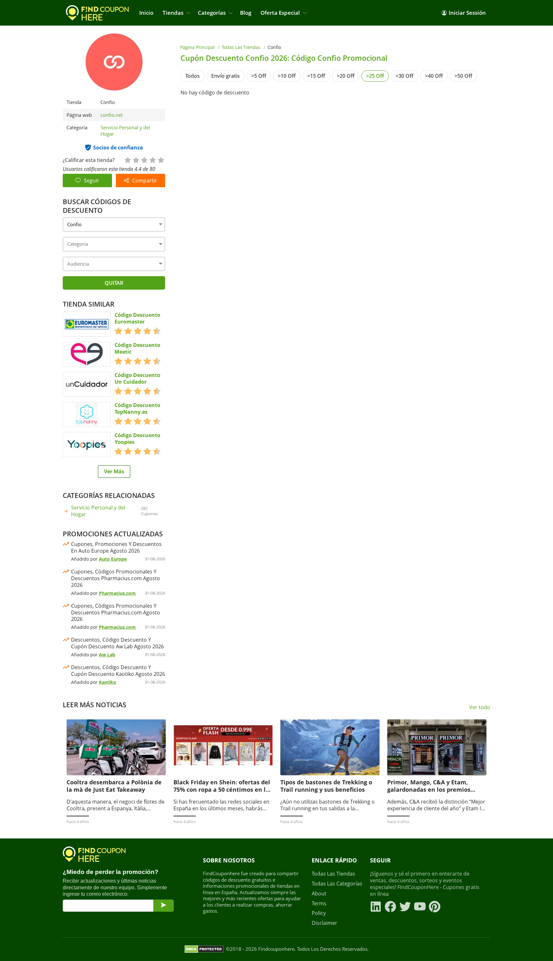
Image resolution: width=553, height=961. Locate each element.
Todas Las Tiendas (241, 47)
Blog (245, 12)
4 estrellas (152, 159)
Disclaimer (324, 923)
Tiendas (173, 12)
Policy (319, 913)
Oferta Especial (280, 12)
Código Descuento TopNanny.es (137, 408)
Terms (319, 903)
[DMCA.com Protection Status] (204, 949)
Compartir (144, 180)
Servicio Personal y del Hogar (125, 130)
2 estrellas (136, 159)
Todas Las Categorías (337, 883)
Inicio (146, 12)
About (319, 893)
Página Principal (197, 47)
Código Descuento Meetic (137, 348)
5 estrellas (160, 159)
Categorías (212, 12)
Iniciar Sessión (467, 12)
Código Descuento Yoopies (137, 438)
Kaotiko (107, 682)
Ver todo (479, 707)
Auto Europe (113, 559)
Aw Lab (107, 655)
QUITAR (114, 282)
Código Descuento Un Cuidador (137, 378)
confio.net (111, 115)
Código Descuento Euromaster (137, 318)
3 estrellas (144, 159)
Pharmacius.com (117, 593)
